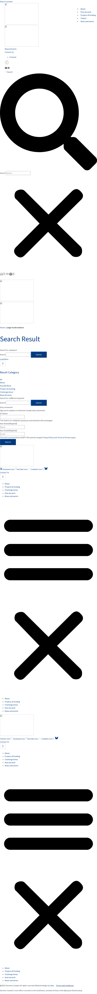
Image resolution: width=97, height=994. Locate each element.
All (1, 379)
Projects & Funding (88, 15)
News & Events (11, 49)
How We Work (5, 386)
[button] (7, 67)
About (83, 9)
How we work (86, 12)
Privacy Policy (48, 437)
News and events (87, 21)
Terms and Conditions (65, 985)
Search (2, 173)
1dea (52, 985)
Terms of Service (64, 437)
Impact (83, 18)
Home (2, 327)
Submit (39, 354)
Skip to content (6, 1)
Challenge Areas (6, 392)
